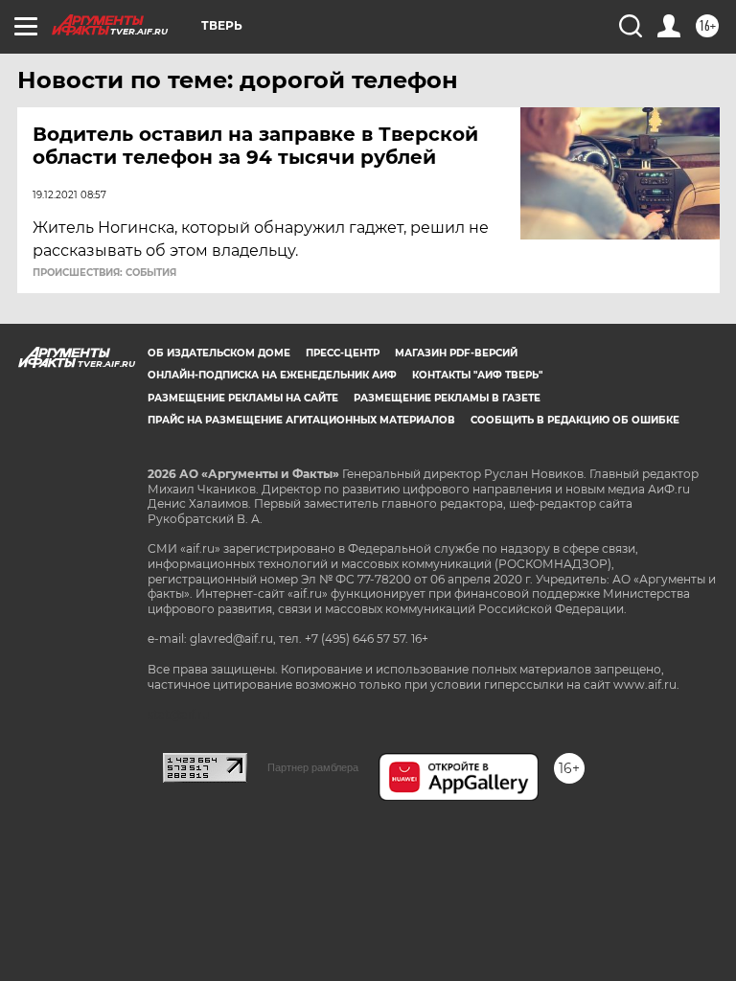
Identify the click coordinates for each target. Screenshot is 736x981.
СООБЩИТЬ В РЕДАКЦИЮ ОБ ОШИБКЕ (575, 420)
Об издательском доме (219, 353)
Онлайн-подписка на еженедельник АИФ (272, 375)
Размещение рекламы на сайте (243, 398)
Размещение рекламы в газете (447, 398)
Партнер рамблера (312, 767)
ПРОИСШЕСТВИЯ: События (104, 273)
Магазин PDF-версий (456, 353)
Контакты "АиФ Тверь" (477, 375)
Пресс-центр (343, 353)
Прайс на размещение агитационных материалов (301, 420)
